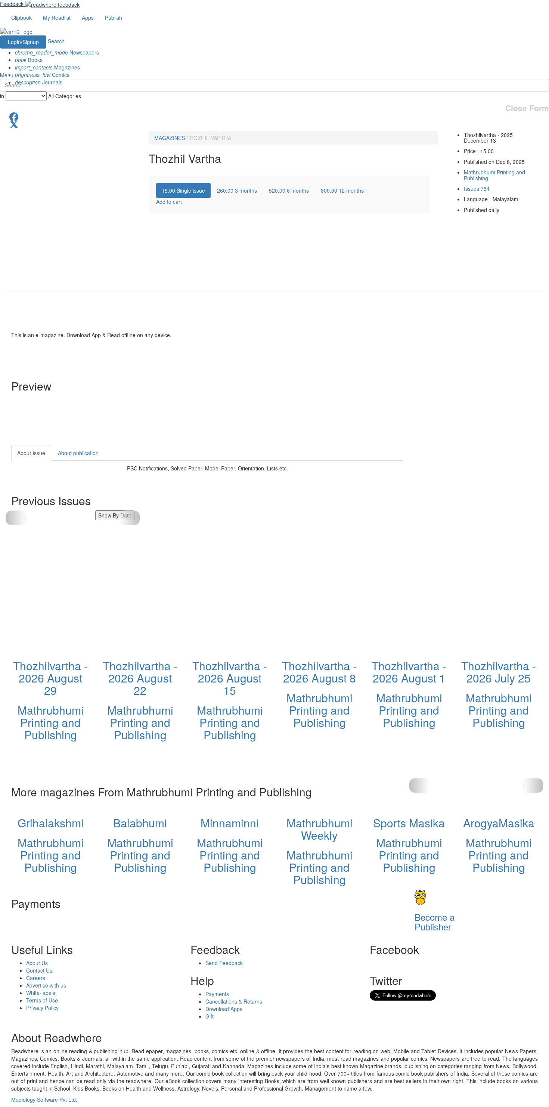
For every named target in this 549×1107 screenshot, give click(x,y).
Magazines (47, 67)
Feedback (12, 3)
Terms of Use (42, 1000)
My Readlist (57, 17)
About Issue (31, 453)
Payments (217, 994)
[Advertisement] (471, 491)
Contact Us (39, 970)
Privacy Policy (42, 1007)
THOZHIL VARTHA (208, 138)
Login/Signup (23, 42)
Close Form (527, 108)
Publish (113, 17)
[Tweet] (274, 123)
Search (56, 41)
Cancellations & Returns (233, 1001)
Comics (42, 74)
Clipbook (21, 17)
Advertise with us (46, 985)
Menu (6, 75)
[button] (130, 517)
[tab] (183, 190)
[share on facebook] (274, 116)
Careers (35, 978)
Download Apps (223, 1009)
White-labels (40, 992)
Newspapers (57, 52)
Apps (88, 17)
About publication (78, 453)
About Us (37, 963)
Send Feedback (224, 963)
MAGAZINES (169, 138)
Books (29, 59)
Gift (209, 1016)
